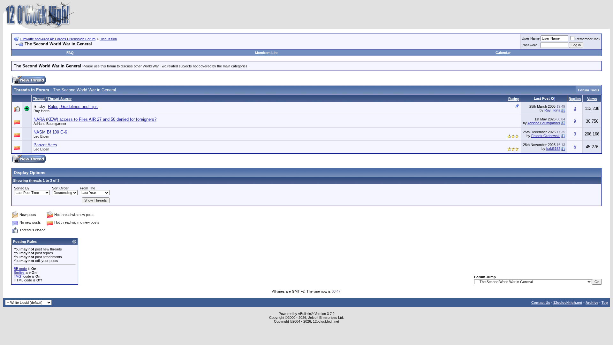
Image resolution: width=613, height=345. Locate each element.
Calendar (503, 53)
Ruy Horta (41, 111)
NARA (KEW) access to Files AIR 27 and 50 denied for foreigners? (95, 119)
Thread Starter (60, 99)
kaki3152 (553, 148)
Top (605, 302)
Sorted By (21, 188)
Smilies (19, 272)
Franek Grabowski (545, 136)
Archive (592, 302)
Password (529, 45)
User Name (531, 38)
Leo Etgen (41, 136)
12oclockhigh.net (567, 302)
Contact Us (540, 302)
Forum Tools (588, 90)
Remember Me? (587, 39)
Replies (575, 99)
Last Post (542, 98)
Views (592, 99)
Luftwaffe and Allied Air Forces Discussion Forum (57, 39)
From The (87, 188)
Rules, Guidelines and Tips (73, 106)
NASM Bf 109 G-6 (50, 132)
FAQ (70, 53)
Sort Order (60, 188)
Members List (266, 53)
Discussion (108, 39)
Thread (39, 99)
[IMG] (18, 276)
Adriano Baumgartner (50, 124)
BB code (20, 269)
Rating (513, 99)
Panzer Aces (45, 144)
